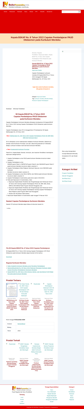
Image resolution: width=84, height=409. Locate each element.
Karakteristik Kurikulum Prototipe (20, 149)
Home (5, 11)
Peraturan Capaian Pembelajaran (40, 100)
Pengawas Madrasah (51, 399)
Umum (72, 390)
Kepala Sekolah (52, 393)
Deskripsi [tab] (9, 108)
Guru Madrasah (51, 391)
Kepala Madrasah (51, 395)
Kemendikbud (21, 324)
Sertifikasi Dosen (66, 181)
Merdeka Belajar (49, 98)
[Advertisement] (42, 23)
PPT (36, 11)
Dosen (51, 401)
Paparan (71, 399)
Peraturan (12, 11)
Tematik (42, 11)
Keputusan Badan (43, 54)
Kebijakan (22, 403)
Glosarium (49, 11)
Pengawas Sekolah (51, 397)
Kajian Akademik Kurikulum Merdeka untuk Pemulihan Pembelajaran (26, 266)
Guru (51, 390)
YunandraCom (54, 407)
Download (9, 257)
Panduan (19, 11)
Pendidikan (72, 391)
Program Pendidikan (67, 173)
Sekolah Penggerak (67, 176)
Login (22, 401)
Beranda (34, 52)
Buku (25, 11)
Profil (22, 397)
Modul (31, 11)
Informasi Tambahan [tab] (19, 108)
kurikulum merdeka (39, 98)
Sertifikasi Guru (66, 178)
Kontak (22, 399)
